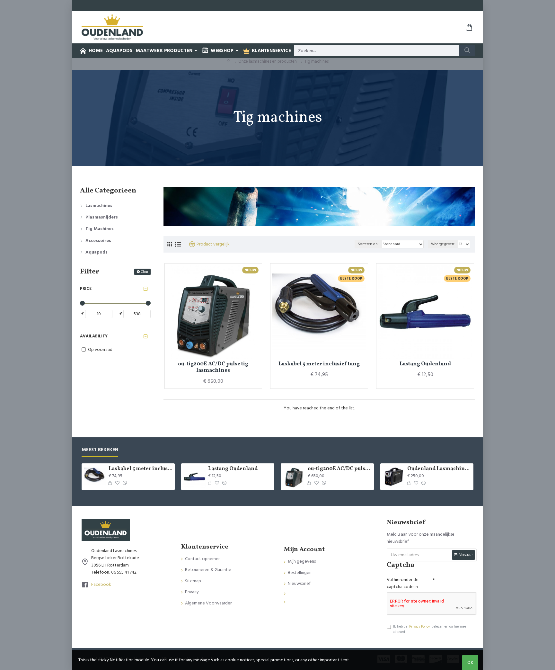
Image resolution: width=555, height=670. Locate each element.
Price (86, 288)
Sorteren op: (368, 244)
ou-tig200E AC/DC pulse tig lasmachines (213, 367)
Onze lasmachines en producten (267, 61)
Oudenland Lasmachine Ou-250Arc (439, 469)
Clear (144, 271)
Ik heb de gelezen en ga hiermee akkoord (429, 629)
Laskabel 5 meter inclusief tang (319, 364)
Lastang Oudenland (425, 364)
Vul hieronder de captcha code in (402, 583)
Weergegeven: (443, 244)
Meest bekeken (100, 450)
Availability (94, 336)
